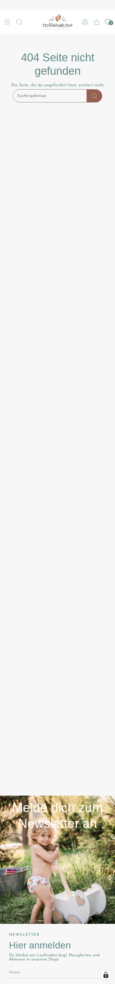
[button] (19, 22)
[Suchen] (94, 95)
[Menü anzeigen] (7, 22)
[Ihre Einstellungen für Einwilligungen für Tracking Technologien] (106, 975)
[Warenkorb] (96, 22)
